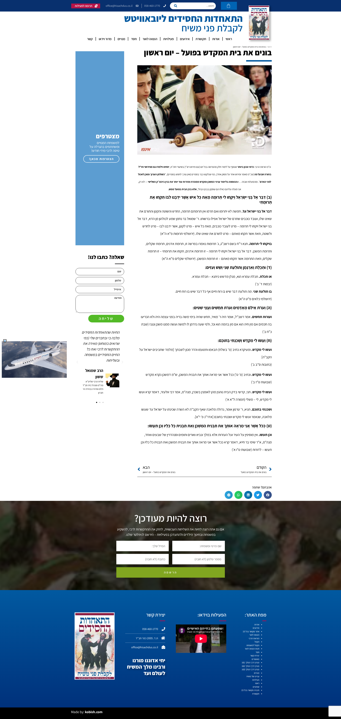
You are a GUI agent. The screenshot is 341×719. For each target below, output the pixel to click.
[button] (268, 495)
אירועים (185, 39)
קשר (90, 39)
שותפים (256, 686)
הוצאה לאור (150, 39)
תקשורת (201, 39)
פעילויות (168, 39)
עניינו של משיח (253, 676)
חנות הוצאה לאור (252, 648)
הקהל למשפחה (252, 645)
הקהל (257, 641)
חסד (134, 39)
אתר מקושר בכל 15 (251, 631)
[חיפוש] (176, 5)
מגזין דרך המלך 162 (250, 666)
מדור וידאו (105, 39)
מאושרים (255, 659)
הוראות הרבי (254, 638)
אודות (216, 39)
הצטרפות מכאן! (101, 159)
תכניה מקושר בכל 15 (250, 690)
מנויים (121, 39)
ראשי (229, 39)
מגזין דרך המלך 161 (250, 662)
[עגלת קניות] (229, 6)
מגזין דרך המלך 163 (250, 669)
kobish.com (93, 712)
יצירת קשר (254, 655)
